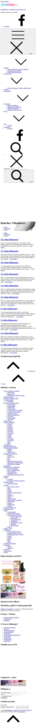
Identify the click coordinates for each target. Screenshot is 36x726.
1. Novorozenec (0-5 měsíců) (15, 410)
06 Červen (10, 431)
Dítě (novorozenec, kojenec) (11, 403)
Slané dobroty (11, 501)
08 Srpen (9, 434)
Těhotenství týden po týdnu (14, 110)
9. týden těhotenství (9, 345)
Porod (5, 111)
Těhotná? (6, 89)
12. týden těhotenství (9, 333)
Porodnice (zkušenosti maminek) (16, 480)
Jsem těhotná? (7, 445)
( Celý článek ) (13, 259)
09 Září (9, 436)
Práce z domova (11, 471)
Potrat (8, 540)
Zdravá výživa (8, 551)
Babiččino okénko (9, 397)
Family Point (10, 392)
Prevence (6, 629)
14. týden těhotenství (9, 286)
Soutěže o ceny (8, 528)
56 (34, 371)
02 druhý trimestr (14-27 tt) (14, 533)
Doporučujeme (8, 421)
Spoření (9, 527)
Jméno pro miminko (12, 105)
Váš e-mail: (4, 705)
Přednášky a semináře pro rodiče (16, 395)
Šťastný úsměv (15, 525)
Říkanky (9, 451)
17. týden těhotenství (9, 251)
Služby (6, 510)
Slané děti (13, 524)
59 (4, 384)
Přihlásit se (4, 698)
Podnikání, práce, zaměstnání (11, 467)
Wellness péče (11, 452)
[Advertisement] (18, 202)
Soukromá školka (8, 632)
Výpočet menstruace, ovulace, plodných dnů (19, 88)
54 (31, 371)
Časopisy (9, 455)
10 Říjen (9, 437)
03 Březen (10, 427)
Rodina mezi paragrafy (10, 507)
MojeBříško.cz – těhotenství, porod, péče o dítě (13, 9)
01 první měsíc (11, 404)
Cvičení (9, 536)
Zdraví (9, 542)
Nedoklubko (14, 521)
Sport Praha (7, 641)
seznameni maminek (9, 630)
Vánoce (9, 546)
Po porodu (10, 479)
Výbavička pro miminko (13, 464)
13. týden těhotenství (9, 297)
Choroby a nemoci (12, 413)
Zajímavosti (7, 545)
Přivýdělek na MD (12, 473)
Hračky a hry (10, 456)
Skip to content (5, 1)
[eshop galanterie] (13, 598)
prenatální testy (8, 639)
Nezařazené (7, 465)
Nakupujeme (7, 91)
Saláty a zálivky (11, 498)
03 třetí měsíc (10, 407)
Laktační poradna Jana (10, 446)
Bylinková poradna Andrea (11, 398)
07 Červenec (10, 433)
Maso (8, 488)
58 (3, 384)
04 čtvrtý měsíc (11, 409)
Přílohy (9, 497)
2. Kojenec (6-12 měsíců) (14, 412)
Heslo (2, 694)
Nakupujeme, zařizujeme (10, 454)
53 (29, 371)
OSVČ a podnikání (12, 468)
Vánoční (9, 503)
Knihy (9, 459)
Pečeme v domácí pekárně (14, 492)
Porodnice (6, 620)
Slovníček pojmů (8, 509)
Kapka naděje (14, 518)
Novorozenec (7, 619)
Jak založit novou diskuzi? (14, 71)
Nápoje (9, 489)
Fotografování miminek (13, 513)
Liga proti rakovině (16, 519)
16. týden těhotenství (9, 262)
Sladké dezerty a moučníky (14, 500)
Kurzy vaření (10, 394)
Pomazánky (10, 495)
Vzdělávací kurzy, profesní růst (15, 474)
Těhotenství (7, 104)
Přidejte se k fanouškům (7, 609)
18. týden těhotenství (9, 239)
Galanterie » (7, 127)
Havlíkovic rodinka (12, 483)
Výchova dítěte (11, 418)
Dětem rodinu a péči (16, 516)
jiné (8, 458)
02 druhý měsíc (11, 406)
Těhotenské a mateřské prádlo (15, 462)
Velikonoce (10, 548)
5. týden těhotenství (9, 320)
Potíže (9, 539)
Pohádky (9, 125)
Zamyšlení (7, 549)
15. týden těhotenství (9, 274)
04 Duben (10, 428)
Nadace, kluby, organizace (14, 515)
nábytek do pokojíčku (9, 627)
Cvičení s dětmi (11, 512)
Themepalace (21, 711)
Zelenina (9, 506)
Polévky (9, 494)
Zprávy (6, 552)
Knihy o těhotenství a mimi (14, 461)
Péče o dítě (10, 416)
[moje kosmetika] (13, 592)
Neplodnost (10, 401)
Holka (9, 442)
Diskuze (6, 68)
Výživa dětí (10, 419)
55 (32, 371)
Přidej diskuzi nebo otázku (14, 72)
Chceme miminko (8, 400)
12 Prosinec (10, 440)
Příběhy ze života (8, 482)
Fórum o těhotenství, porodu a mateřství (17, 69)
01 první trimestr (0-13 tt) (14, 531)
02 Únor (9, 425)
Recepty (6, 485)
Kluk (8, 443)
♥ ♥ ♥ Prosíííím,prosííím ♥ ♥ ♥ (12, 635)
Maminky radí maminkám (14, 107)
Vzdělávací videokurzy (10, 543)
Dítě (5, 124)
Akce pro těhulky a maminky (11, 391)
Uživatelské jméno (5, 692)
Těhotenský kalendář (12, 108)
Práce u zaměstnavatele (13, 470)
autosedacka (7, 633)
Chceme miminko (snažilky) (11, 617)
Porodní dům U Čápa (16, 522)
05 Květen (10, 430)
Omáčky (9, 491)
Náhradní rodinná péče (13, 415)
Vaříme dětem (11, 504)
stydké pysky (7, 638)
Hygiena (9, 537)
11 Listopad (10, 439)
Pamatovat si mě (7, 696)
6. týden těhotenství (9, 309)
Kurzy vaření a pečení (13, 486)
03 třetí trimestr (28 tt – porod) (15, 534)
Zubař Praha (7, 636)
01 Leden (9, 424)
